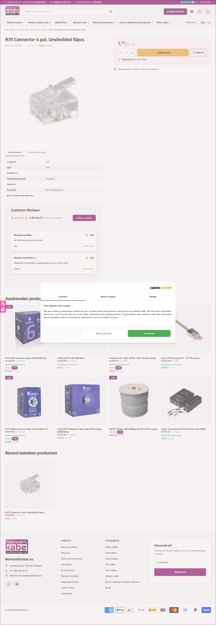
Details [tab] (153, 296)
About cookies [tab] (108, 296)
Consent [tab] (63, 296)
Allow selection (104, 333)
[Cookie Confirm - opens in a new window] (161, 288)
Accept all (149, 333)
